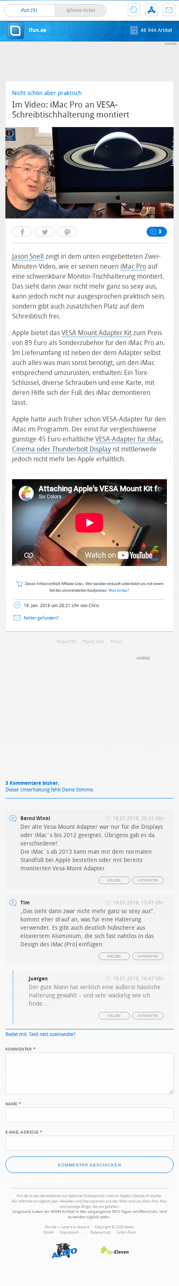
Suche (134, 10)
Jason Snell (28, 256)
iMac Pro (133, 266)
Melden (114, 880)
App (151, 10)
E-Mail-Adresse (24, 1131)
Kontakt (169, 10)
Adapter (67, 641)
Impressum (69, 1232)
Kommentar (20, 1048)
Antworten (148, 880)
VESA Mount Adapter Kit (97, 333)
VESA (117, 641)
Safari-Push (126, 1232)
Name (13, 1103)
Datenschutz (100, 1232)
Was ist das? (119, 590)
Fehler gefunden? (41, 618)
